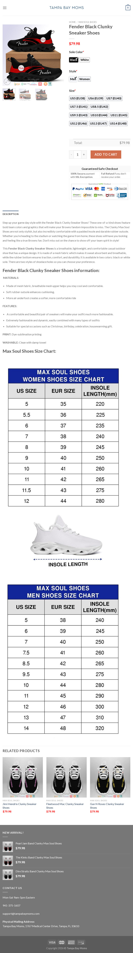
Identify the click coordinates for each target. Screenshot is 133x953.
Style (73, 71)
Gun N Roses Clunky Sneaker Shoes (107, 805)
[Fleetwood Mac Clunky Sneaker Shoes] (66, 777)
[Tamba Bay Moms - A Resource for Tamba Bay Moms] (66, 7)
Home (72, 22)
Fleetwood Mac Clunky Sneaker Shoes (65, 805)
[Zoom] (7, 81)
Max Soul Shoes (87, 22)
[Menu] (5, 7)
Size (72, 90)
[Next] (58, 55)
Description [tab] (11, 214)
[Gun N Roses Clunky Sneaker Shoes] (110, 777)
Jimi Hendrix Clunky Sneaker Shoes (20, 805)
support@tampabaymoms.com (21, 913)
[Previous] (8, 55)
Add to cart (106, 154)
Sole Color (76, 52)
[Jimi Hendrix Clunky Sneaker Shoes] (23, 777)
